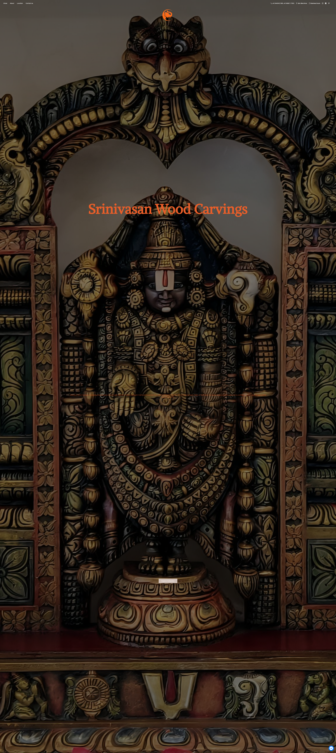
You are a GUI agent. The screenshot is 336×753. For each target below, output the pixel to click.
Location (20, 3)
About (12, 3)
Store (5, 3)
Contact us (29, 3)
